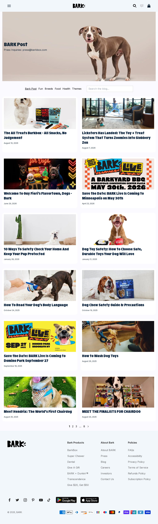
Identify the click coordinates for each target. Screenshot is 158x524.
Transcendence (76, 479)
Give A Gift (73, 467)
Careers (105, 467)
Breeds (49, 88)
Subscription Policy (139, 479)
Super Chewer (75, 456)
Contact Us (107, 479)
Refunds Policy (137, 473)
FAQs (131, 450)
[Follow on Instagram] (25, 500)
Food (58, 88)
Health (66, 88)
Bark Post (31, 88)
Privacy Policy (136, 461)
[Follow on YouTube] (41, 500)
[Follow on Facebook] (9, 500)
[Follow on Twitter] (17, 500)
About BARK (108, 450)
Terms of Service (138, 467)
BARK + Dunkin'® (77, 473)
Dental (71, 461)
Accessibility (135, 456)
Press (104, 456)
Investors (106, 473)
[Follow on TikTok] (49, 500)
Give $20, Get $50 (78, 485)
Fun (40, 88)
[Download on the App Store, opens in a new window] (89, 500)
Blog (103, 461)
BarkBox (72, 450)
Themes (76, 88)
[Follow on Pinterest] (33, 500)
